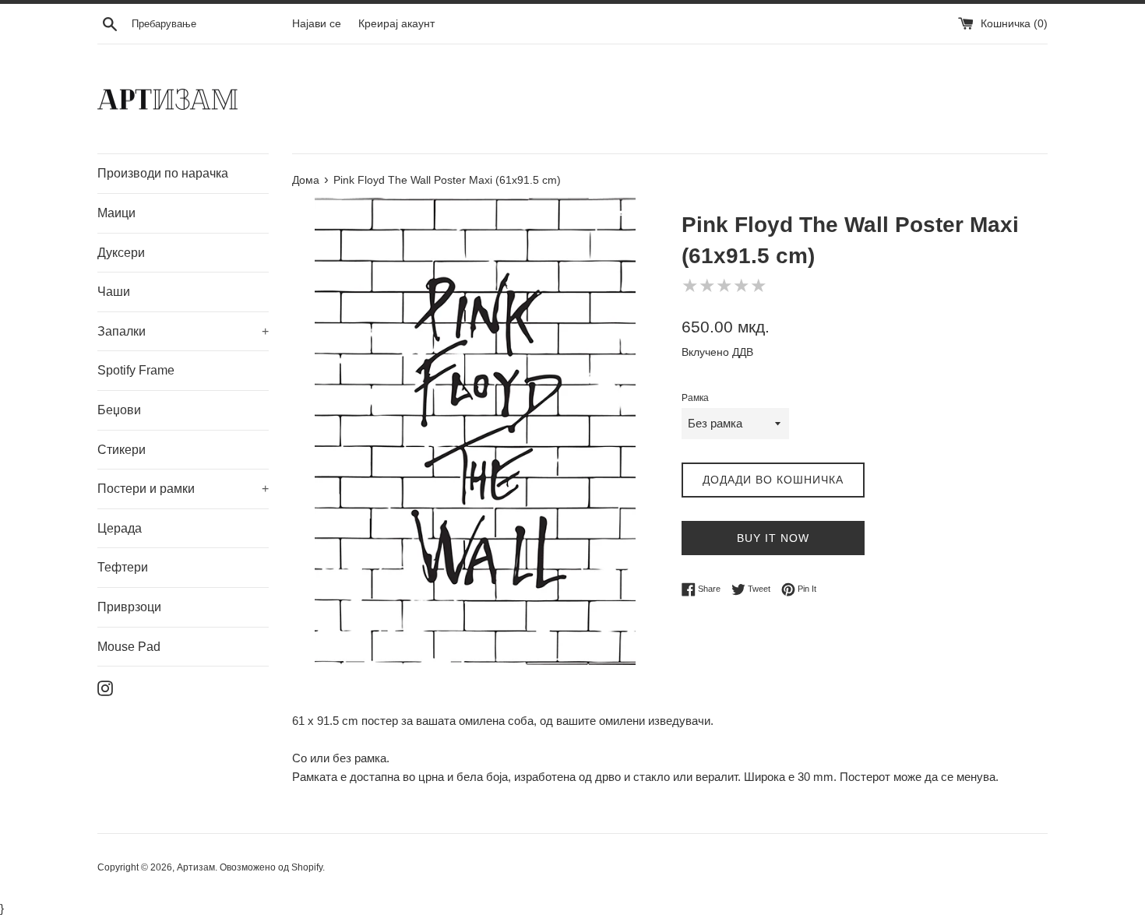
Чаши (113, 291)
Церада (119, 528)
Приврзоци (129, 607)
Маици (116, 213)
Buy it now (773, 538)
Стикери (121, 449)
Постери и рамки (183, 488)
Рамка (695, 397)
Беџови (119, 410)
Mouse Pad (128, 646)
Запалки (183, 331)
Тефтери (122, 567)
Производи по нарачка (162, 173)
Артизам (196, 867)
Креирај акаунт (396, 24)
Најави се (316, 24)
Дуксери (121, 252)
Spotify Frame (135, 370)
